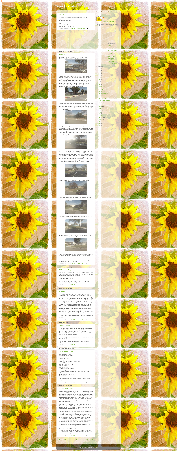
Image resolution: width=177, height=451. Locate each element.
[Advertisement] (76, 40)
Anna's (109, 45)
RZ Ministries (111, 58)
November (101, 88)
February (101, 117)
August (100, 106)
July (100, 108)
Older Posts (89, 439)
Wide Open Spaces (112, 63)
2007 (99, 123)
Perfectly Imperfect (66, 6)
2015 (99, 73)
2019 (99, 70)
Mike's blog (110, 54)
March (100, 115)
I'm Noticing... (62, 291)
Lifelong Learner (108, 17)
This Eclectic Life (112, 61)
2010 (99, 82)
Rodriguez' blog (111, 56)
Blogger (96, 447)
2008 (99, 121)
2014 (99, 75)
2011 (99, 81)
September (101, 104)
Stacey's (110, 59)
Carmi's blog (111, 47)
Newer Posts (62, 439)
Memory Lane (62, 54)
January (101, 119)
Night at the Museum (64, 325)
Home (76, 439)
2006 (99, 125)
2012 (99, 79)
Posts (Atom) (67, 442)
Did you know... (63, 15)
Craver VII (110, 48)
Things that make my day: (66, 351)
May (100, 112)
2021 (99, 68)
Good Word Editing (112, 50)
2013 (99, 77)
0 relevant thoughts (80, 263)
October (101, 102)
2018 (99, 72)
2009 (99, 84)
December (101, 86)
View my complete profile (108, 21)
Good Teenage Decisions (66, 388)
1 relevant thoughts (80, 28)
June (100, 110)
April (100, 113)
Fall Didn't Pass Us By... (65, 270)
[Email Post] (87, 28)
